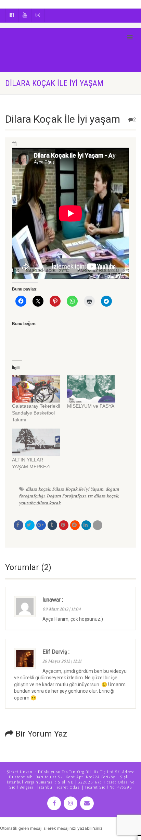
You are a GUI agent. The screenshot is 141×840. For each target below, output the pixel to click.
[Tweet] (30, 525)
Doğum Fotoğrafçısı (66, 496)
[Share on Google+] (41, 525)
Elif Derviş (54, 651)
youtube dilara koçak (40, 503)
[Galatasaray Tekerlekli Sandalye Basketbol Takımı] (36, 389)
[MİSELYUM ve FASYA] (91, 389)
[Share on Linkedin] (86, 525)
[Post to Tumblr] (52, 525)
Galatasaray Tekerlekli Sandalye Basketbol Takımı (36, 412)
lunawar (51, 599)
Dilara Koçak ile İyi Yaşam (77, 489)
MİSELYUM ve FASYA (90, 406)
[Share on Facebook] (18, 525)
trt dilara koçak (103, 496)
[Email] (97, 525)
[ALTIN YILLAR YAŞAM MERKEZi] (36, 442)
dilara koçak (38, 489)
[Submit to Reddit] (75, 525)
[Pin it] (63, 525)
